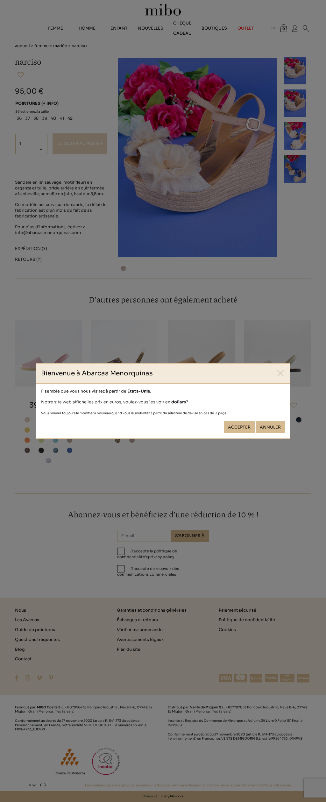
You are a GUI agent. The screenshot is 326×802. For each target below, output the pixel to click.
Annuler (270, 427)
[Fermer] (280, 373)
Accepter (239, 427)
